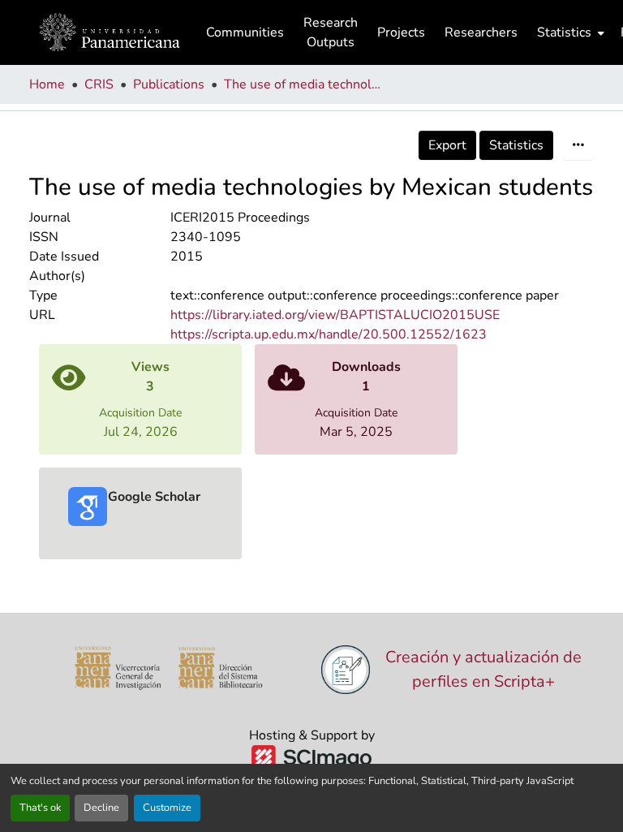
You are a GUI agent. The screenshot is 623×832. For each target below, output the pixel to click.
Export (447, 145)
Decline (101, 807)
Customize (167, 807)
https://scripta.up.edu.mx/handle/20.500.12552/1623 (328, 334)
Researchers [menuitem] (481, 32)
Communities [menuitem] (245, 32)
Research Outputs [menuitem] (330, 32)
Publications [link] (168, 84)
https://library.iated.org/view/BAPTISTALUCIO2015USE (335, 315)
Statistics (516, 145)
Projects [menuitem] (401, 32)
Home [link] (47, 84)
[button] (109, 32)
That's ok (40, 807)
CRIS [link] (99, 84)
